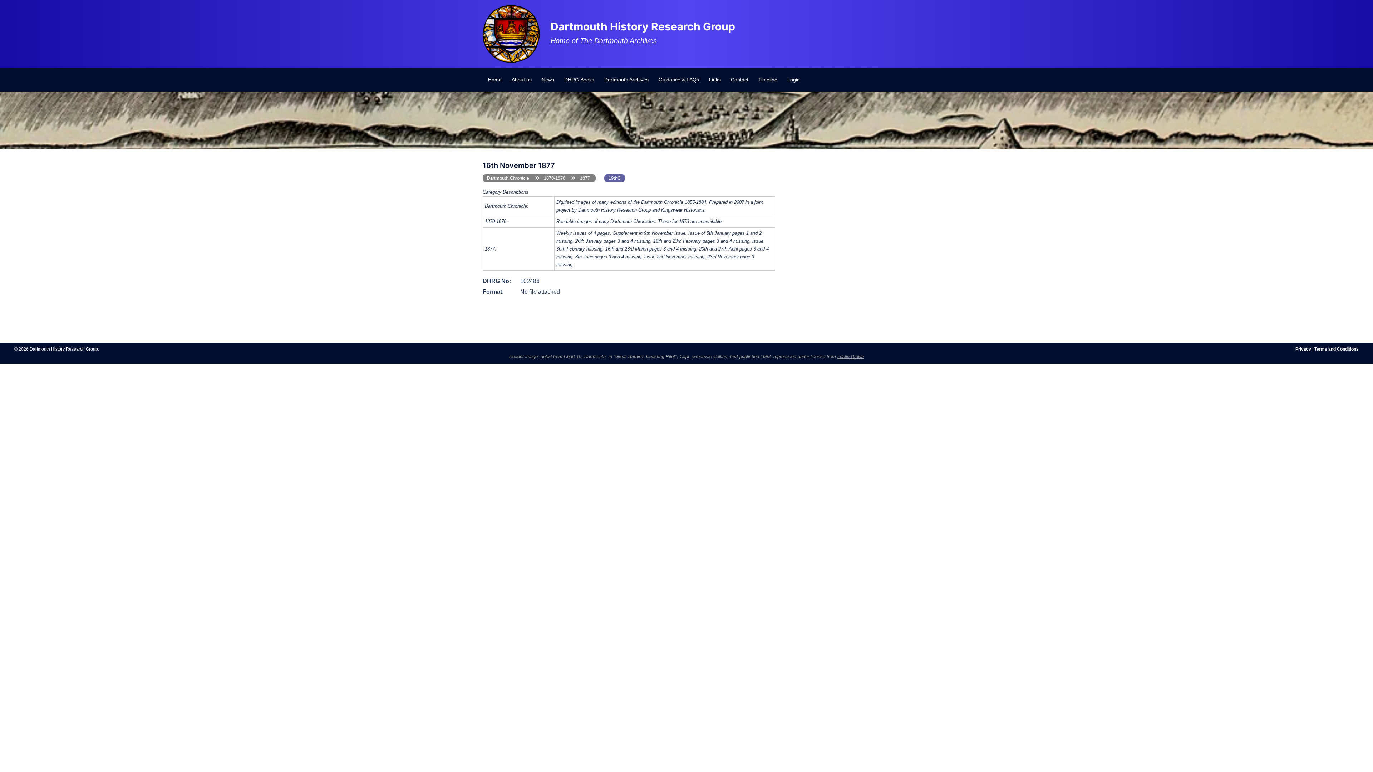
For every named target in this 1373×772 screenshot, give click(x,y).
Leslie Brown (850, 356)
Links (715, 80)
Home (495, 80)
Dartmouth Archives (626, 80)
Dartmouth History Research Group (643, 26)
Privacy (1303, 349)
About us (522, 80)
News (548, 80)
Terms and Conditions (1336, 349)
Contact (739, 80)
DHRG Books (579, 80)
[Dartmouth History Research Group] (511, 33)
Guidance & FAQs (679, 80)
